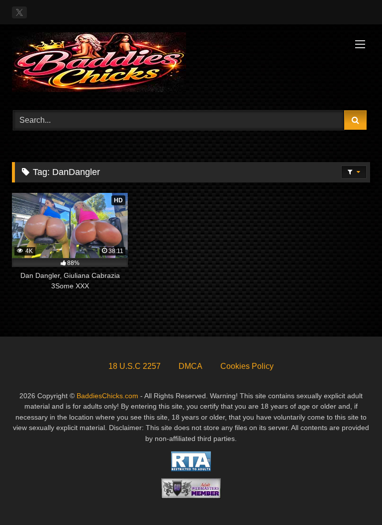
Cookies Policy (247, 366)
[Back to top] (351, 495)
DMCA (190, 366)
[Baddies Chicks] (191, 63)
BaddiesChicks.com (107, 396)
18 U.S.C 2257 (134, 366)
